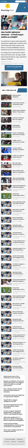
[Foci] (8, 7)
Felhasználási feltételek (10, 439)
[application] (14, 79)
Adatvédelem (20, 439)
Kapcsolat (7, 441)
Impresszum (13, 441)
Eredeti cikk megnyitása (14, 67)
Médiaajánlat (21, 441)
